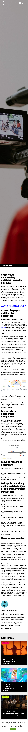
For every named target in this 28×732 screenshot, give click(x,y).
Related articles (7, 638)
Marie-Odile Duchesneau (12, 272)
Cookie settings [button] (5, 729)
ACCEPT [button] (13, 728)
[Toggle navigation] (25, 3)
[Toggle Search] (23, 3)
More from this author (6, 628)
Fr (20, 3)
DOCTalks (3, 327)
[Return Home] (6, 3)
